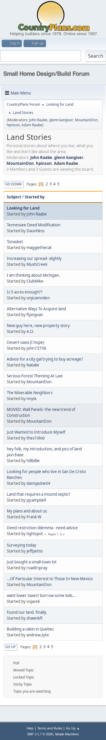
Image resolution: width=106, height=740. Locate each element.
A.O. (30, 331)
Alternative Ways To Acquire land (36, 308)
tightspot (34, 533)
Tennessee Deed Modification (33, 225)
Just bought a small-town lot (32, 562)
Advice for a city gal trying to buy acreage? (45, 359)
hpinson (13, 124)
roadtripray (36, 567)
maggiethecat (39, 247)
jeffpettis (34, 551)
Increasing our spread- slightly (34, 258)
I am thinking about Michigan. (33, 275)
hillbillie (33, 460)
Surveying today (21, 545)
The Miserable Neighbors (29, 392)
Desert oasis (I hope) (25, 342)
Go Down (13, 184)
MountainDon (86, 119)
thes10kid (35, 438)
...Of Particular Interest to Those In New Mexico (50, 578)
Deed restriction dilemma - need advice (42, 527)
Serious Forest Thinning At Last (35, 376)
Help (30, 728)
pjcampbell (36, 500)
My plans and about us (27, 511)
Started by (35, 197)
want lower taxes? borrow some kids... (41, 595)
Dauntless (35, 230)
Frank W (33, 517)
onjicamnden (38, 298)
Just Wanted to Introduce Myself (36, 432)
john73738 (36, 348)
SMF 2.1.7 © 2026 (40, 734)
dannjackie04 (38, 483)
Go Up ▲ (73, 728)
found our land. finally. (27, 612)
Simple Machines (67, 734)
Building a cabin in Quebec (30, 629)
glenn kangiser (61, 119)
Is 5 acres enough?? (24, 292)
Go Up (10, 647)
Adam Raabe (31, 124)
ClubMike (34, 281)
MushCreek (36, 264)
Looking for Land (23, 208)
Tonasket (15, 241)
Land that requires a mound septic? (38, 494)
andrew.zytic (37, 635)
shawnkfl (34, 618)
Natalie (32, 365)
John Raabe (38, 119)
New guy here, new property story (38, 325)
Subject (14, 197)
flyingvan (34, 314)
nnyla (31, 398)
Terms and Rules (49, 728)
